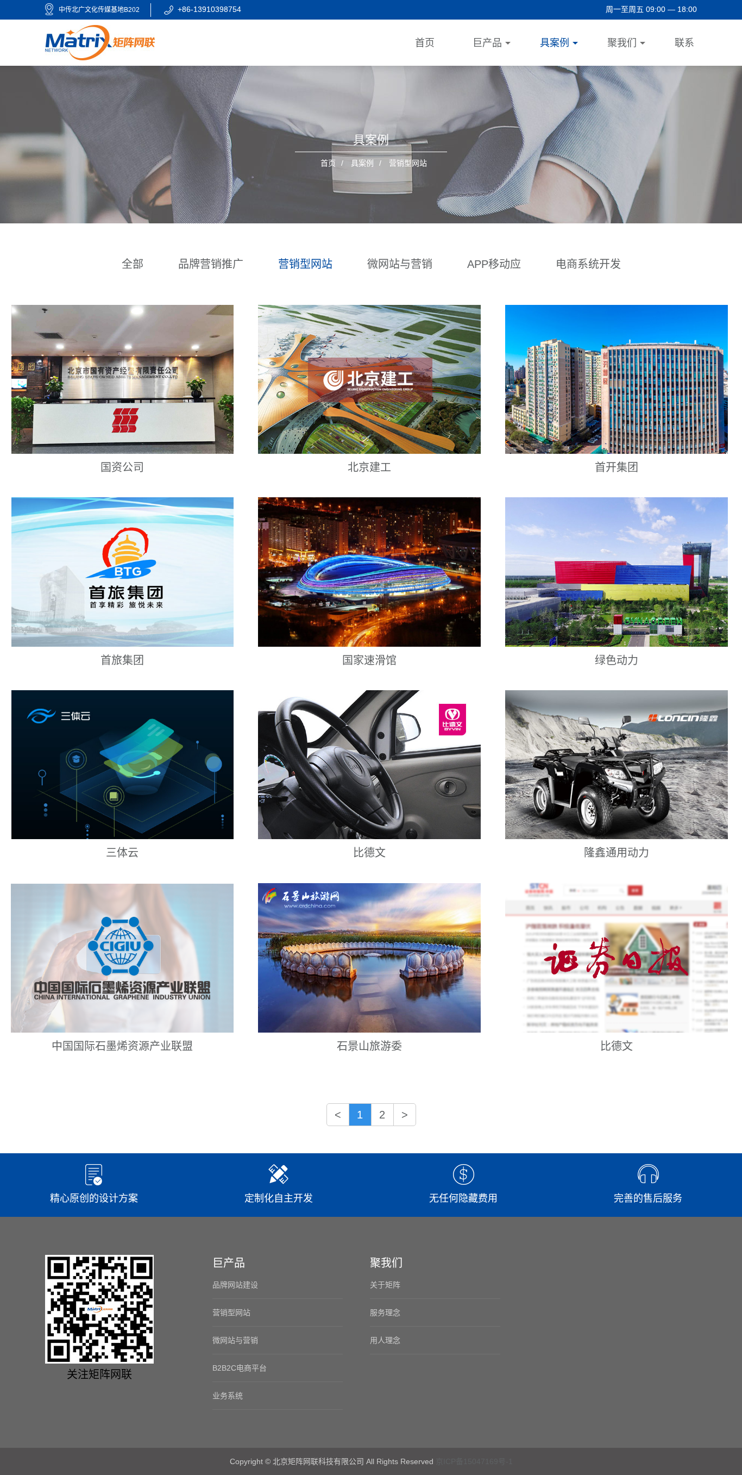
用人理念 (385, 1340)
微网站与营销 (399, 264)
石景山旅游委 (369, 1046)
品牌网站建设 (235, 1284)
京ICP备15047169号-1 (474, 1461)
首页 (328, 163)
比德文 (369, 853)
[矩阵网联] (100, 42)
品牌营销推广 (210, 264)
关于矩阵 (385, 1284)
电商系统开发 (588, 264)
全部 (132, 264)
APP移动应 (494, 264)
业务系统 (227, 1395)
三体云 (122, 853)
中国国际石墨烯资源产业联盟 (122, 1046)
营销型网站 (305, 264)
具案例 (362, 163)
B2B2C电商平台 (239, 1368)
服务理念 (385, 1312)
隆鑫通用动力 (616, 853)
